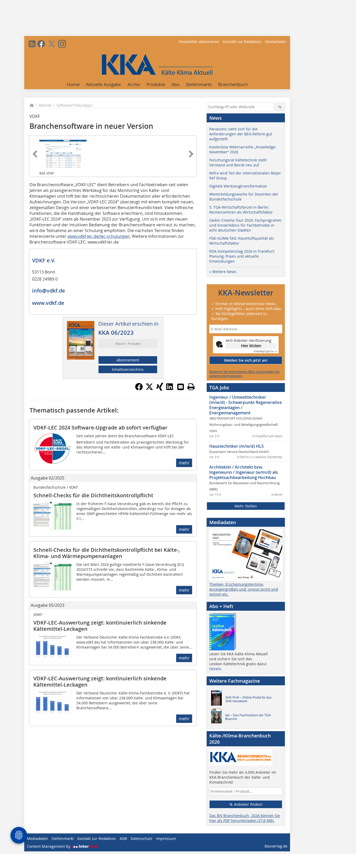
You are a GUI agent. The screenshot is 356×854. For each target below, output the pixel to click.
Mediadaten (275, 41)
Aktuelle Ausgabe (103, 84)
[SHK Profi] (218, 699)
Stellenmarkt (199, 84)
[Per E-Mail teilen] (180, 386)
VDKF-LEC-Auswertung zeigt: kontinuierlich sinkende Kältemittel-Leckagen (100, 625)
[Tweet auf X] (149, 389)
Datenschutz (141, 838)
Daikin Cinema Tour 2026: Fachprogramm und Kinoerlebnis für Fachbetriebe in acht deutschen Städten (245, 225)
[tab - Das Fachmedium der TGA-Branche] (218, 717)
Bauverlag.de (276, 846)
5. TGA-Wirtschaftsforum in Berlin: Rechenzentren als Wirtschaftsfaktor (241, 210)
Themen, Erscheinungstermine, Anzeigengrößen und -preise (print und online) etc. (243, 589)
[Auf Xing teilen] (160, 389)
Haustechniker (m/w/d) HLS (236, 446)
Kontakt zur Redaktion (242, 41)
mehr (184, 463)
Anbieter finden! (247, 804)
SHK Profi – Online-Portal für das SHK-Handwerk (248, 699)
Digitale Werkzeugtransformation (238, 186)
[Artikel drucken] (191, 386)
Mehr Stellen (246, 506)
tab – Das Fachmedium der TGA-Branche (248, 717)
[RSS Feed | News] (32, 44)
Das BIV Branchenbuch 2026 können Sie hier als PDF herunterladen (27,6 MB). (244, 818)
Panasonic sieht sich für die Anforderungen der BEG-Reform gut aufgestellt (240, 133)
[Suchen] (280, 107)
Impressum (166, 838)
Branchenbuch (233, 84)
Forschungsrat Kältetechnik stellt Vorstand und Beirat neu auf (238, 162)
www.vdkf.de (48, 302)
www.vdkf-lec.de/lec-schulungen (98, 236)
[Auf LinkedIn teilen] (170, 389)
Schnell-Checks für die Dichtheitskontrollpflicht (93, 495)
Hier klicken (251, 345)
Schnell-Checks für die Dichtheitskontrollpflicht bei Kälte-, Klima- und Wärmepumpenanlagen (106, 553)
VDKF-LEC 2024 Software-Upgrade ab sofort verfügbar (100, 427)
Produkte (155, 84)
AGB (123, 838)
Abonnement (127, 360)
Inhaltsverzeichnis (128, 369)
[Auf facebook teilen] (139, 389)
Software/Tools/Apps (74, 105)
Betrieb (45, 105)
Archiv (133, 84)
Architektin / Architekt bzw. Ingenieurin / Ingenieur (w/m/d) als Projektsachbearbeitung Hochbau (243, 472)
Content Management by (49, 846)
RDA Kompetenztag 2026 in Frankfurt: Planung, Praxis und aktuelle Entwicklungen (242, 256)
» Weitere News (222, 271)
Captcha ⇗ (265, 351)
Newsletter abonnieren (199, 41)
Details (215, 668)
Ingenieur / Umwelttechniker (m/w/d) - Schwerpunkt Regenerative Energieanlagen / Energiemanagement (245, 405)
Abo (175, 84)
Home (73, 84)
